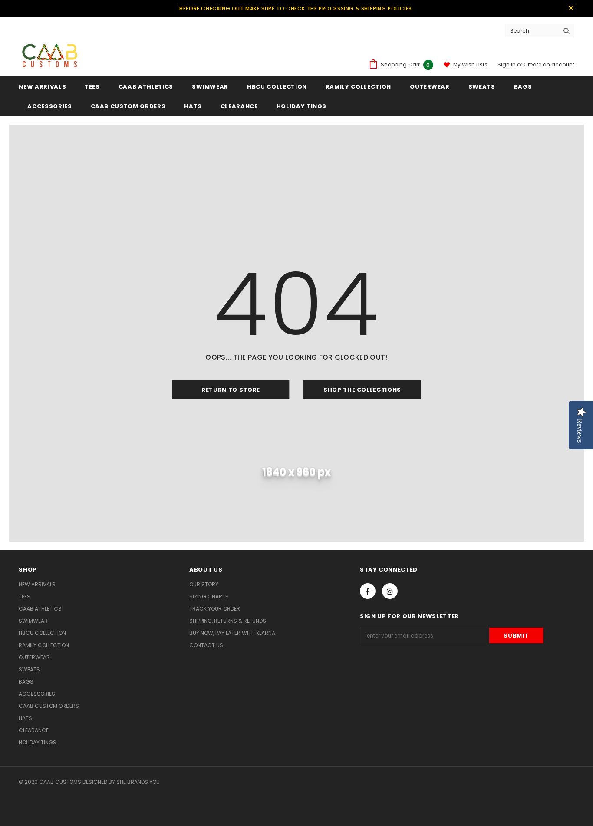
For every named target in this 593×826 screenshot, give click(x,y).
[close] (571, 8)
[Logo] (49, 53)
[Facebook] (368, 591)
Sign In (507, 64)
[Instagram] (390, 591)
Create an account (549, 64)
